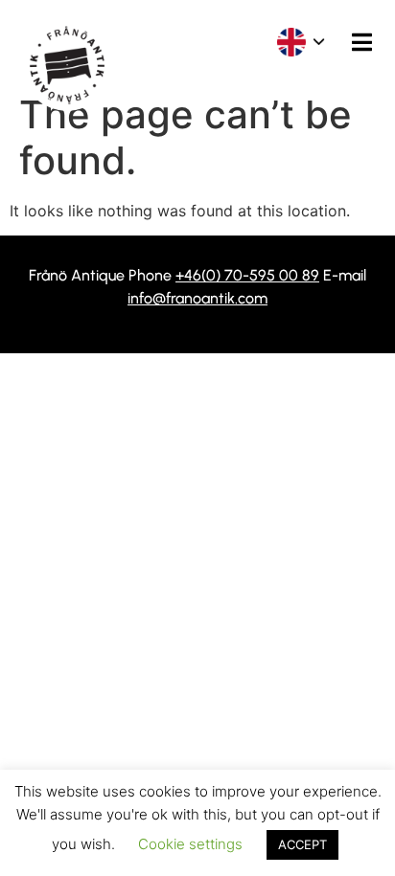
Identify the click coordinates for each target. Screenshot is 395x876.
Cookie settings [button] (190, 844)
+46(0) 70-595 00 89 (247, 275)
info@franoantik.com (197, 298)
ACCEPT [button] (302, 844)
